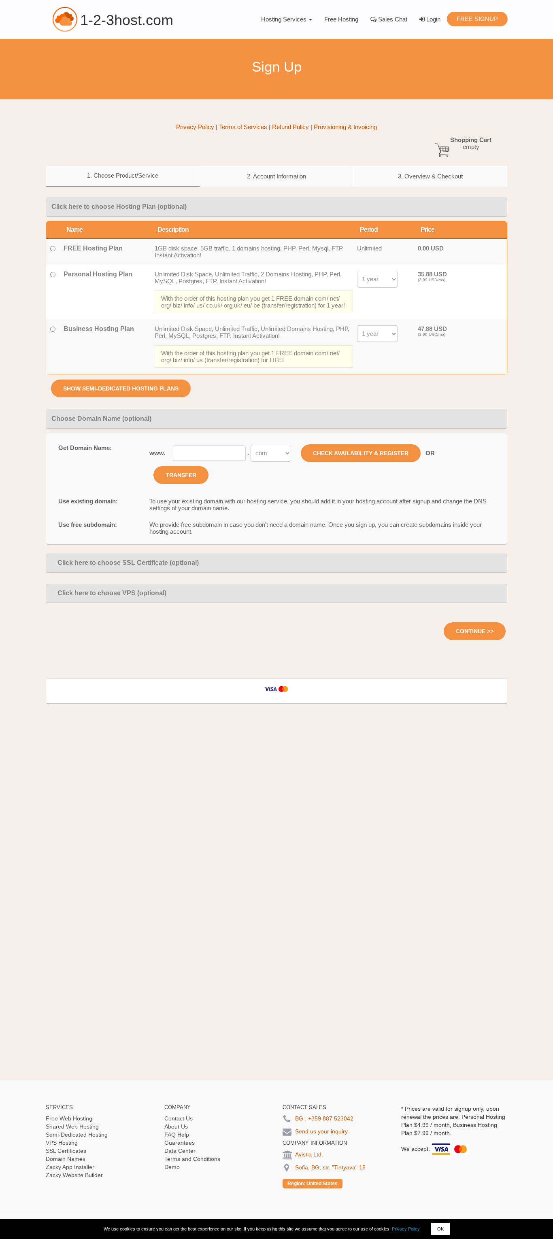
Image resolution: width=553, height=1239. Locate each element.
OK (440, 1228)
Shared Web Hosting (72, 1126)
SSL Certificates (66, 1151)
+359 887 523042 (330, 1118)
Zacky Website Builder (74, 1175)
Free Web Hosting (69, 1118)
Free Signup (477, 18)
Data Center (180, 1151)
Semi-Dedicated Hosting (77, 1134)
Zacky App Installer (70, 1167)
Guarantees (179, 1142)
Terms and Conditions (192, 1159)
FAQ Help (176, 1134)
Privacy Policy (406, 1228)
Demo (172, 1167)
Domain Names (65, 1159)
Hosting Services (284, 19)
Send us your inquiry (321, 1131)
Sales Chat (391, 19)
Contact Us (178, 1118)
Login (432, 19)
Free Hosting (341, 19)
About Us (176, 1126)
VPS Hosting (62, 1142)
